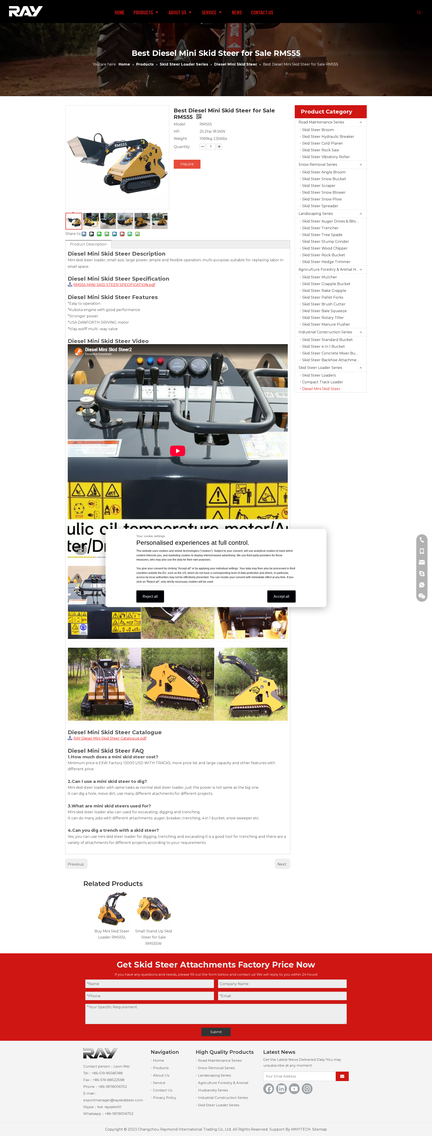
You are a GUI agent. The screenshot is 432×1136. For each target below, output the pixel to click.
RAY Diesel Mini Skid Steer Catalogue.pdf (109, 738)
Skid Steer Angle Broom (324, 172)
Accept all (281, 596)
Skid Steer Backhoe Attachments (332, 360)
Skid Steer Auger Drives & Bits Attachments (334, 221)
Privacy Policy (164, 1097)
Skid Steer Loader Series (320, 368)
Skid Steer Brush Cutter (324, 304)
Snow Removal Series (318, 164)
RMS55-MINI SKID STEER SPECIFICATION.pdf (114, 285)
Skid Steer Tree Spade (322, 235)
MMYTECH (300, 1129)
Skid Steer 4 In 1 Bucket (323, 346)
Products (161, 1068)
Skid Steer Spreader (320, 206)
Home (158, 1060)
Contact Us (162, 1090)
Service (159, 1083)
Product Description (88, 244)
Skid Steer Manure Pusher (326, 324)
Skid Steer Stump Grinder (325, 241)
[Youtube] (294, 1088)
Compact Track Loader (322, 382)
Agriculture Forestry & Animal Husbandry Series (333, 269)
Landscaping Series (316, 213)
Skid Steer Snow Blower (324, 192)
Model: (180, 124)
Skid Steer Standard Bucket (327, 340)
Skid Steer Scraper (318, 186)
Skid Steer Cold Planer (322, 143)
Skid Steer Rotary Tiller (323, 318)
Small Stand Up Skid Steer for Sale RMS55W (153, 937)
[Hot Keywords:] (419, 12)
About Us (161, 1075)
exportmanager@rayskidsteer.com (113, 1100)
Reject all (150, 596)
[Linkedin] (281, 1088)
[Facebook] (268, 1088)
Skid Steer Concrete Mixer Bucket (333, 353)
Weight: (181, 138)
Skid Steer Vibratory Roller (326, 157)
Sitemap (319, 1129)
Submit (216, 1032)
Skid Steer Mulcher (319, 277)
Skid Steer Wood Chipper (325, 248)
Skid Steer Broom (318, 130)
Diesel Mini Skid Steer (321, 389)
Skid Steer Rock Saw (320, 150)
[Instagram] (307, 1088)
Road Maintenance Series (321, 122)
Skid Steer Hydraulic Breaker (328, 136)
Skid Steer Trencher (320, 228)
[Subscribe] (342, 1076)
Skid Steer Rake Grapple (324, 291)
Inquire (187, 164)
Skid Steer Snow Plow (322, 199)
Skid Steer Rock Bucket (323, 255)
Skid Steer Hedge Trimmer (326, 262)
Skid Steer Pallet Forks (322, 297)
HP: (177, 131)
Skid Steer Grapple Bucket (326, 284)
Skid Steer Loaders (319, 375)
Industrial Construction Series (325, 332)
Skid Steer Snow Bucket (324, 179)
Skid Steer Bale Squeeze (324, 311)
